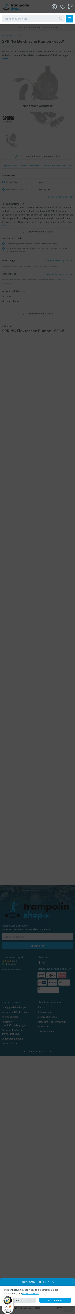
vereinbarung (55, 1300)
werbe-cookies (30, 1293)
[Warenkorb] (70, 7)
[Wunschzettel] (63, 7)
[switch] (8, 1311)
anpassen (20, 1300)
